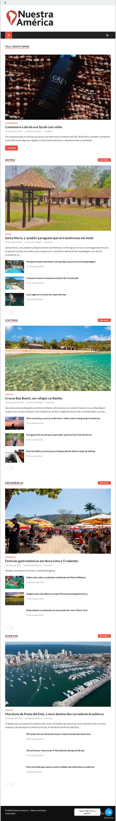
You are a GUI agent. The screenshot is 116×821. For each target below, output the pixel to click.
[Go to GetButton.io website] (109, 818)
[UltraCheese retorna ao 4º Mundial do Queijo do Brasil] (14, 750)
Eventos (9, 710)
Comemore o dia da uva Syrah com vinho (33, 127)
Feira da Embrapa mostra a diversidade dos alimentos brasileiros (60, 766)
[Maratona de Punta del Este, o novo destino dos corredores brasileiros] (58, 674)
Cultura (9, 394)
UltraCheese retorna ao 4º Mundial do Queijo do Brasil (55, 750)
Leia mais (10, 147)
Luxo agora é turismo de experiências (46, 294)
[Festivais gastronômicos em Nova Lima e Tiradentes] (58, 521)
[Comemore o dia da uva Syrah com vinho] (58, 88)
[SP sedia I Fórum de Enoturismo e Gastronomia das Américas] (14, 734)
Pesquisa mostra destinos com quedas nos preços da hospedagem (61, 261)
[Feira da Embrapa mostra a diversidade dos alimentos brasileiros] (14, 767)
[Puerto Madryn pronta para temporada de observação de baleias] (14, 451)
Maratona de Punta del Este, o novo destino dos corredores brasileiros (54, 714)
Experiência (10, 557)
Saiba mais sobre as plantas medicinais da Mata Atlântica (56, 577)
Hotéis (8, 234)
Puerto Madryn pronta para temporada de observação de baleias (60, 451)
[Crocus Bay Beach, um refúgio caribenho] (58, 358)
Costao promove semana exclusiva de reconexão (52, 278)
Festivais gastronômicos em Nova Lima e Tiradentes (41, 561)
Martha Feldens (35, 131)
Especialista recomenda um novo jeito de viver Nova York (57, 610)
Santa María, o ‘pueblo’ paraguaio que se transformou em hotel (49, 238)
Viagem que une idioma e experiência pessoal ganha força (56, 593)
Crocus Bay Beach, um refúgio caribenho (33, 398)
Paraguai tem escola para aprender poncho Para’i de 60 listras (59, 434)
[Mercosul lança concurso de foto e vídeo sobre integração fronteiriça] (14, 418)
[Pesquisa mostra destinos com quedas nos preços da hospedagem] (14, 261)
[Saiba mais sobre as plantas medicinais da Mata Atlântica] (14, 577)
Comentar (48, 131)
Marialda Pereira (34, 565)
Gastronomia (11, 123)
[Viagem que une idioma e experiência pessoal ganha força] (14, 594)
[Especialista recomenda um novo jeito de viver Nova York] (14, 610)
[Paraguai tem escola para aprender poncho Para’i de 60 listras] (14, 434)
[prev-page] (7, 312)
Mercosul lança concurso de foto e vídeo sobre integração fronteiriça (63, 418)
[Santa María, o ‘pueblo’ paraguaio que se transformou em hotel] (58, 198)
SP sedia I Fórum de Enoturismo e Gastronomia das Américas (58, 733)
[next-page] (12, 312)
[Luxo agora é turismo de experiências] (14, 294)
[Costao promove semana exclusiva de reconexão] (14, 278)
